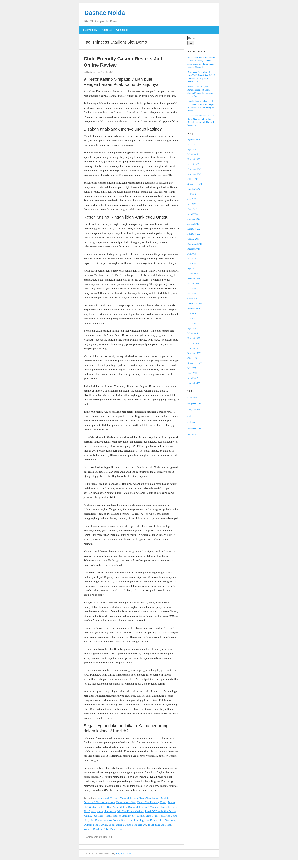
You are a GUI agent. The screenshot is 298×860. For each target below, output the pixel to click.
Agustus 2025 (193, 189)
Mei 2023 (191, 323)
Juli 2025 (191, 194)
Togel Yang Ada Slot (159, 824)
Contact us (122, 30)
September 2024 (194, 243)
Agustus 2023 (193, 308)
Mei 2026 (191, 144)
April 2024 (192, 268)
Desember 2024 (194, 228)
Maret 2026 (192, 154)
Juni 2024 (191, 258)
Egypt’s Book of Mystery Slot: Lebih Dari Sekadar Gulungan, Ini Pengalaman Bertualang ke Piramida (201, 106)
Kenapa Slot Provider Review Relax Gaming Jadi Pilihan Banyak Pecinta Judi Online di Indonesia (200, 120)
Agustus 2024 (193, 248)
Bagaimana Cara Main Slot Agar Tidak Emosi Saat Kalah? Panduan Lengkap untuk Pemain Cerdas (201, 77)
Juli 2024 (191, 253)
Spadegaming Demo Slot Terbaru (127, 824)
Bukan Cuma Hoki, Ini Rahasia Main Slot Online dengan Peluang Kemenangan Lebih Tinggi (200, 91)
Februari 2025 (193, 218)
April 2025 (192, 208)
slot (189, 415)
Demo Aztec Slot (126, 802)
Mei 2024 (191, 263)
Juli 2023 (191, 313)
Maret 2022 (192, 378)
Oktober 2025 (193, 178)
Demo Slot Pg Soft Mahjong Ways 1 (148, 807)
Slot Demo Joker (154, 820)
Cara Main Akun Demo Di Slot (150, 798)
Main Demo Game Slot (97, 815)
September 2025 (194, 184)
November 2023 (194, 293)
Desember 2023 (194, 288)
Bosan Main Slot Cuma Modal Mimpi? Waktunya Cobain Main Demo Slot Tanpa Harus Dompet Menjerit (201, 62)
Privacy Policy (89, 30)
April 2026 (192, 149)
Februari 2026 (193, 159)
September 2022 (194, 363)
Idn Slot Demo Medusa (130, 811)
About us (107, 30)
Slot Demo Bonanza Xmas (105, 820)
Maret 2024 (192, 273)
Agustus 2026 (193, 139)
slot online (192, 397)
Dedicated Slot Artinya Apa (99, 802)
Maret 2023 (192, 333)
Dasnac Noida (104, 12)
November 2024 (194, 233)
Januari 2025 (193, 223)
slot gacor (191, 422)
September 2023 (194, 303)
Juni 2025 (191, 198)
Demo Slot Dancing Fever (151, 802)
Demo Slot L (119, 807)
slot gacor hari (193, 409)
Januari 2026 (193, 164)
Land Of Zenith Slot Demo (160, 811)
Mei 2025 (191, 203)
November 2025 (194, 174)
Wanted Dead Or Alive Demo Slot (103, 829)
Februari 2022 (193, 382)
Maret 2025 (192, 213)
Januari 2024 (193, 283)
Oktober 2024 (193, 238)
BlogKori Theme (123, 853)
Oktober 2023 (193, 298)
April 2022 (192, 373)
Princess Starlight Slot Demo (127, 815)
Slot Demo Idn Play (132, 820)
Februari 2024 (193, 278)
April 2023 (192, 328)
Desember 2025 (194, 169)
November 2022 (194, 353)
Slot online (192, 434)
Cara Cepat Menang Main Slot (114, 798)
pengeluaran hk (194, 403)
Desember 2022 (194, 348)
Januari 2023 (193, 343)
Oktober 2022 (193, 358)
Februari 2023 (193, 338)
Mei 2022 (191, 368)
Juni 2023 (191, 318)
